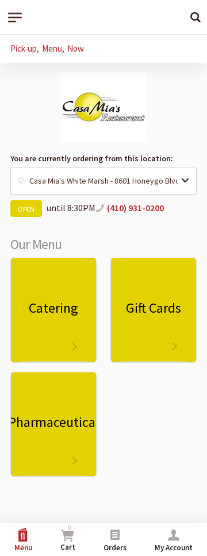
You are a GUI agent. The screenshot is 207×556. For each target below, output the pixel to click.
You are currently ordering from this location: (91, 158)
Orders (114, 548)
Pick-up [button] (23, 48)
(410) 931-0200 (135, 207)
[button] (103, 181)
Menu (23, 548)
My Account (174, 548)
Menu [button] (52, 48)
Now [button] (75, 48)
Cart (67, 538)
